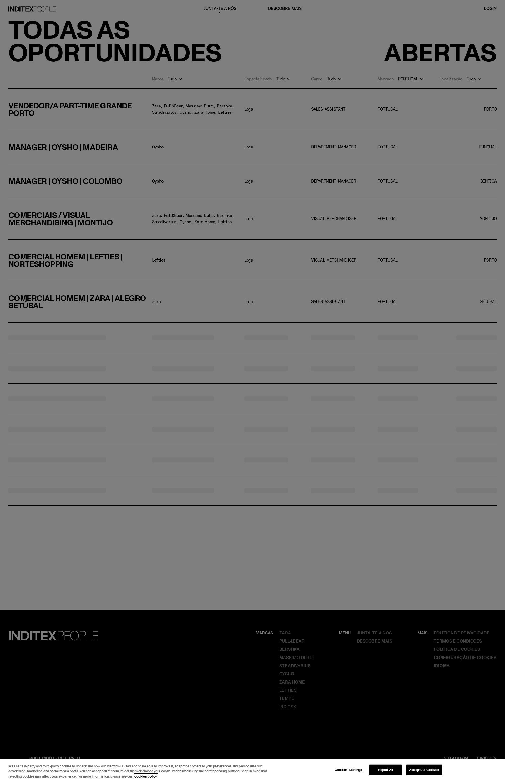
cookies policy (145, 776)
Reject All (385, 769)
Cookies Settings (348, 769)
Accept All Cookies (424, 769)
